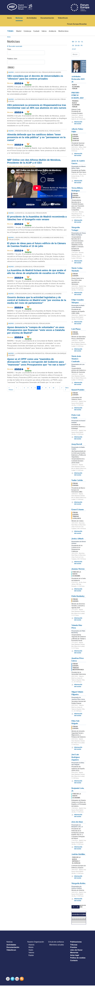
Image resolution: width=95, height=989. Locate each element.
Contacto (74, 960)
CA (76, 42)
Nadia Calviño (77, 480)
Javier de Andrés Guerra (78, 162)
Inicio (9, 18)
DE (73, 45)
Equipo (31, 955)
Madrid (18, 31)
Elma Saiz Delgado (75, 722)
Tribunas (73, 944)
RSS (22, 979)
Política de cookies (77, 957)
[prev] (73, 907)
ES (73, 42)
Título (9, 49)
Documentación (47, 18)
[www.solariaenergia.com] (28, 83)
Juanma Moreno (78, 568)
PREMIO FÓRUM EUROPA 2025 (77, 95)
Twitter (12, 979)
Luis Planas (76, 328)
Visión (30, 950)
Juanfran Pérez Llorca (77, 659)
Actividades (32, 18)
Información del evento (78, 122)
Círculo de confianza (56, 941)
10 (53, 387)
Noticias (19, 18)
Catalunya (27, 31)
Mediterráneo (63, 31)
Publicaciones (76, 941)
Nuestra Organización (35, 941)
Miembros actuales (56, 944)
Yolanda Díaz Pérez (76, 626)
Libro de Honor (76, 950)
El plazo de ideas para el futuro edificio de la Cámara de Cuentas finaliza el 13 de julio (36, 244)
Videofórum (63, 18)
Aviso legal (74, 955)
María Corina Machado (76, 269)
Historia (31, 944)
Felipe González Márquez (77, 301)
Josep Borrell (76, 444)
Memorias (74, 952)
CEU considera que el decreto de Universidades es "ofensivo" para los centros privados (35, 77)
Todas (10, 31)
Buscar (10, 67)
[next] (77, 907)
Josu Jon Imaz (77, 821)
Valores (31, 952)
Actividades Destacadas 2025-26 (78, 79)
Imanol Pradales (77, 389)
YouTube (17, 979)
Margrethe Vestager (75, 228)
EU (79, 42)
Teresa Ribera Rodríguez (77, 189)
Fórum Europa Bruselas (77, 24)
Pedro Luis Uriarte (75, 416)
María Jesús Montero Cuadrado (76, 359)
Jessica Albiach (77, 538)
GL (82, 42)
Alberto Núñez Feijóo (77, 130)
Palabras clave (12, 59)
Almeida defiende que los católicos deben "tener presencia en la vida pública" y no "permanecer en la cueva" (36, 137)
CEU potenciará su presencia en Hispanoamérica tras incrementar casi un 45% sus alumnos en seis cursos (36, 106)
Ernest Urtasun (77, 509)
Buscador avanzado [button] (15, 46)
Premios (73, 947)
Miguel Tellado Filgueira (77, 693)
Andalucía (52, 31)
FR (81, 45)
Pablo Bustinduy (78, 596)
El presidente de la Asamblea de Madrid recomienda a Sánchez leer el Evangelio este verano (37, 218)
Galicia (44, 31)
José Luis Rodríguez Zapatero (75, 757)
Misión (30, 947)
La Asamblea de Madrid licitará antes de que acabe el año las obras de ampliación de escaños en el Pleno (36, 271)
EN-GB (77, 45)
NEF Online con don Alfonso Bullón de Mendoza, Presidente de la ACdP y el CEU (34, 161)
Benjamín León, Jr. (77, 789)
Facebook (8, 979)
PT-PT (74, 49)
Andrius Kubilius (78, 854)
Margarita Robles (78, 883)
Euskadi (36, 31)
